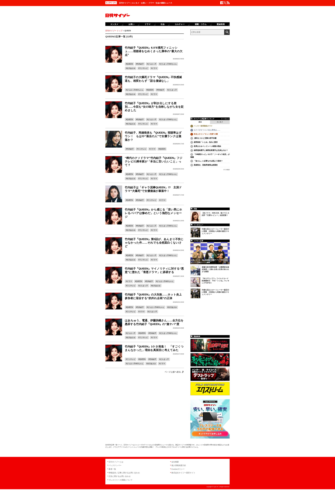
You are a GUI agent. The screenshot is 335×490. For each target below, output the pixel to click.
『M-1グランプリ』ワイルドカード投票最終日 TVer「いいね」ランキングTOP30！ (215, 280)
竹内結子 (140, 64)
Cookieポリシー (178, 469)
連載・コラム (201, 24)
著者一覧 (112, 469)
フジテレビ (143, 68)
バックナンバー (115, 465)
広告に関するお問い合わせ (120, 476)
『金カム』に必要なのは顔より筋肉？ (208, 161)
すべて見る (224, 119)
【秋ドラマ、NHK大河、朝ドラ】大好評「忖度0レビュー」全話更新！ (215, 214)
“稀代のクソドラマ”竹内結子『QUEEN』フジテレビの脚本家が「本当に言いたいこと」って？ (153, 161)
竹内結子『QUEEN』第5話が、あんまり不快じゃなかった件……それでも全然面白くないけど (154, 243)
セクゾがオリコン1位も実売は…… (207, 130)
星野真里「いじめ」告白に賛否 (206, 142)
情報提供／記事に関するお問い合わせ (124, 473)
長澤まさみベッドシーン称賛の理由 (207, 146)
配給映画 (221, 24)
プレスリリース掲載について (120, 480)
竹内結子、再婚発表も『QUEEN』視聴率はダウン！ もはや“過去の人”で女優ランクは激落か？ (153, 136)
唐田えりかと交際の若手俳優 (205, 138)
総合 (200, 122)
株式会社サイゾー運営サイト (183, 473)
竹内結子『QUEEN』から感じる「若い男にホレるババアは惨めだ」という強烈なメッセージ (153, 213)
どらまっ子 (152, 64)
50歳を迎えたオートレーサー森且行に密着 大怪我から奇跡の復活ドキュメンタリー (215, 231)
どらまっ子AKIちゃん (168, 64)
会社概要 (175, 462)
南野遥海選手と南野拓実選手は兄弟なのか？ (211, 150)
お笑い (131, 24)
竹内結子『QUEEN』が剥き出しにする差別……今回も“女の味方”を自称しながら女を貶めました (154, 107)
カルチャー (180, 24)
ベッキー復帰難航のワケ (203, 126)
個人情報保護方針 (178, 465)
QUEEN (130, 64)
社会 (163, 24)
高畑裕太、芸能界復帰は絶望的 (206, 165)
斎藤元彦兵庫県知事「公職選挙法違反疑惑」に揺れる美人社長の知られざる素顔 (215, 269)
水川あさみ (131, 68)
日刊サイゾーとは (116, 462)
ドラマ (154, 68)
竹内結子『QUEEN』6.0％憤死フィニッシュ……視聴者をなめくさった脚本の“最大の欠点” (154, 51)
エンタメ (220, 122)
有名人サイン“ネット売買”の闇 (206, 134)
